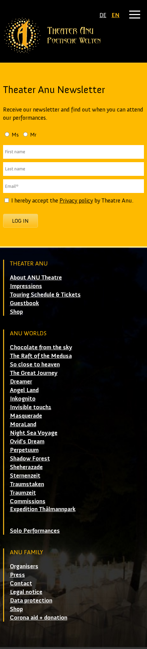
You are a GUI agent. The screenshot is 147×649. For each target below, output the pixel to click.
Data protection (31, 600)
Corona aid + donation (38, 617)
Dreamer (21, 381)
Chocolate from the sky (41, 347)
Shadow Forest (30, 458)
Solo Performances (35, 530)
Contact (21, 583)
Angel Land (24, 390)
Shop (16, 311)
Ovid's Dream (27, 441)
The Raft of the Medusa (41, 356)
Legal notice (26, 592)
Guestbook (24, 303)
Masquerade (26, 415)
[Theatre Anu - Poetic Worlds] (73, 36)
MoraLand (23, 424)
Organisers (24, 566)
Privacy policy (76, 200)
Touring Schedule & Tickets (45, 294)
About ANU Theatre (36, 277)
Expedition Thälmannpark (43, 509)
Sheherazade (26, 467)
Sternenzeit (25, 475)
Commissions (27, 501)
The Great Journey (33, 373)
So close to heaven (35, 364)
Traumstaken (27, 484)
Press (17, 575)
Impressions (26, 286)
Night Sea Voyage (33, 433)
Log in (20, 221)
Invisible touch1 (30, 407)
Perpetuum (24, 450)
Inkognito (23, 398)
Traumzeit (23, 492)
